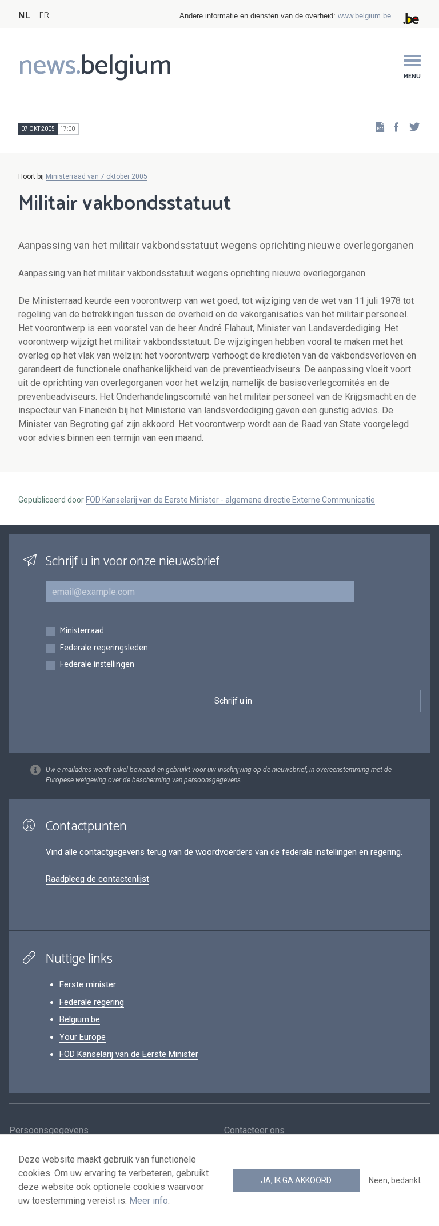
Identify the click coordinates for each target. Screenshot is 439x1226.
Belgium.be (79, 1019)
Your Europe (82, 1037)
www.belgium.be (364, 15)
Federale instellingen (96, 665)
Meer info (148, 1200)
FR (44, 15)
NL (24, 15)
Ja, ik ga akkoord (296, 1180)
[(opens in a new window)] (392, 126)
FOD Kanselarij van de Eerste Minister (128, 1054)
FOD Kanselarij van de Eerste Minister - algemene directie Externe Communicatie (230, 499)
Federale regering (91, 1002)
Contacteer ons (254, 1130)
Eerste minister (87, 984)
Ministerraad (81, 631)
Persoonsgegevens (49, 1130)
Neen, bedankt (395, 1180)
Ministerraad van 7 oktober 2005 (96, 176)
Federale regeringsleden (103, 648)
